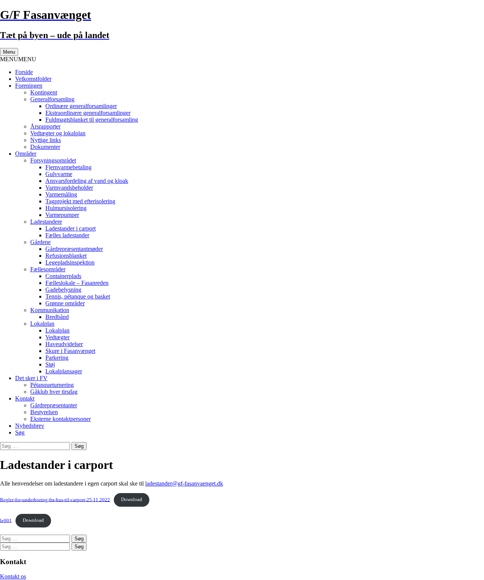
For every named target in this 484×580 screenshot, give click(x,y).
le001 (6, 520)
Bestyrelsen (44, 412)
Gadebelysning (63, 289)
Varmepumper (62, 215)
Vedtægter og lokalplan (57, 133)
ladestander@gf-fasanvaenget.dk (184, 483)
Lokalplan (42, 323)
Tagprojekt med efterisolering (80, 201)
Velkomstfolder (33, 79)
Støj (50, 364)
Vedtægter (57, 337)
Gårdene (40, 242)
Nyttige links (45, 140)
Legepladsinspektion (70, 262)
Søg (20, 432)
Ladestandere (46, 221)
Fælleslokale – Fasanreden (77, 283)
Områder (25, 153)
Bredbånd (57, 317)
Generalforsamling (52, 99)
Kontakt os (13, 576)
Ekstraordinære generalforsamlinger (87, 113)
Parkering (56, 357)
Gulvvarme (58, 174)
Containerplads (63, 276)
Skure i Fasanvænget (70, 351)
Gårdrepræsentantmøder (74, 249)
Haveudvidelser (64, 344)
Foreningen (28, 85)
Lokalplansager (63, 371)
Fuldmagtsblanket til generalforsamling (91, 119)
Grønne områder (65, 303)
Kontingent (43, 92)
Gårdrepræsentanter (53, 405)
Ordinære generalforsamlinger (81, 106)
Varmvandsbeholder (69, 187)
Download (131, 499)
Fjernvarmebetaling (68, 167)
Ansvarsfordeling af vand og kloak (86, 181)
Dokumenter (45, 147)
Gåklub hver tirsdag (54, 391)
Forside (24, 72)
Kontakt (24, 398)
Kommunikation (49, 310)
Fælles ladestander (67, 235)
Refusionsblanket (66, 255)
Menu (9, 52)
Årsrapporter (45, 126)
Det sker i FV (31, 378)
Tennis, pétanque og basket (77, 296)
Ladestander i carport (70, 228)
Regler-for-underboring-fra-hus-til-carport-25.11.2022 (55, 499)
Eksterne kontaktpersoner (60, 419)
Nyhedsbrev (29, 425)
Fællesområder (47, 269)
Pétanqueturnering (52, 385)
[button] (18, 59)
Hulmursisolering (66, 208)
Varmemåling (61, 194)
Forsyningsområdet (53, 160)
